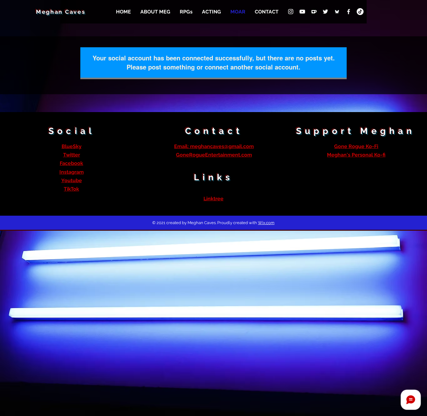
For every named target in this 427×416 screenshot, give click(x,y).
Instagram (71, 172)
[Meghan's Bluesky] (337, 11)
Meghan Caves (60, 11)
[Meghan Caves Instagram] (290, 11)
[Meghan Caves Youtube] (302, 11)
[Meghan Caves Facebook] (348, 11)
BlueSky (72, 146)
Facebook (71, 163)
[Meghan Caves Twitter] (325, 11)
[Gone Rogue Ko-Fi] (313, 11)
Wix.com (266, 222)
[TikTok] (360, 11)
